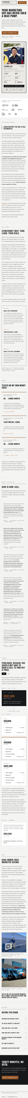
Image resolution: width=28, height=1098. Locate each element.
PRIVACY (4, 1096)
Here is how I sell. (11, 487)
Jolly (24, 203)
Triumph (4, 203)
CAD (8, 673)
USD (4, 673)
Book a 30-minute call (10, 32)
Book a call (22, 2)
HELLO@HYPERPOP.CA (12, 1096)
